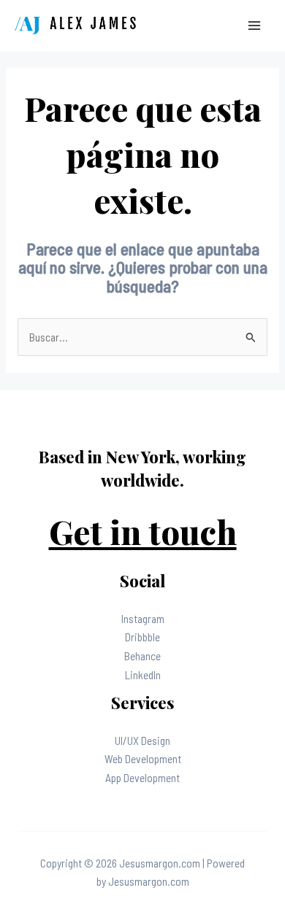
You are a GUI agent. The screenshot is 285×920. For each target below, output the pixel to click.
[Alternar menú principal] (254, 25)
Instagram (142, 618)
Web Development (142, 758)
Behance (142, 655)
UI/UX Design (142, 740)
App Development (142, 777)
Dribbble (142, 636)
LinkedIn (143, 674)
